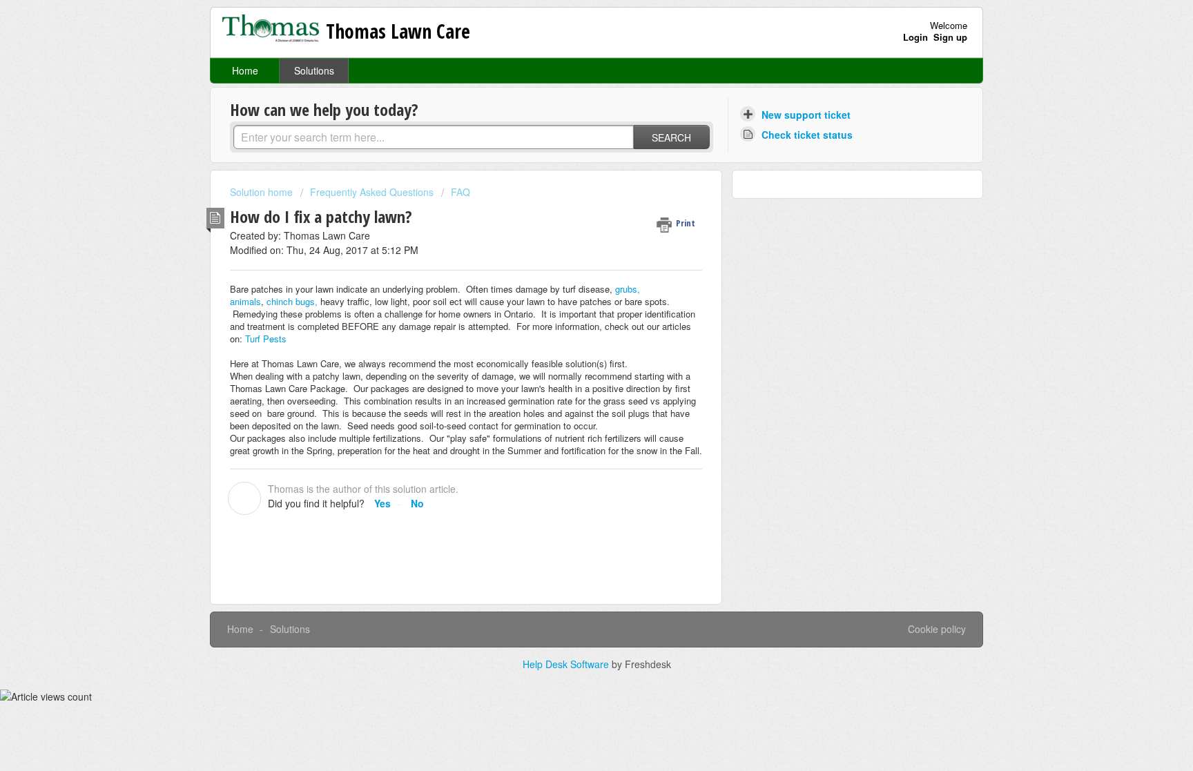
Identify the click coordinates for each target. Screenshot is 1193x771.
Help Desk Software (567, 664)
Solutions (314, 70)
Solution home (262, 192)
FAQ (460, 192)
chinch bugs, (291, 301)
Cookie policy (937, 629)
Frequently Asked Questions (372, 192)
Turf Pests (266, 338)
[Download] (571, 204)
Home (245, 70)
